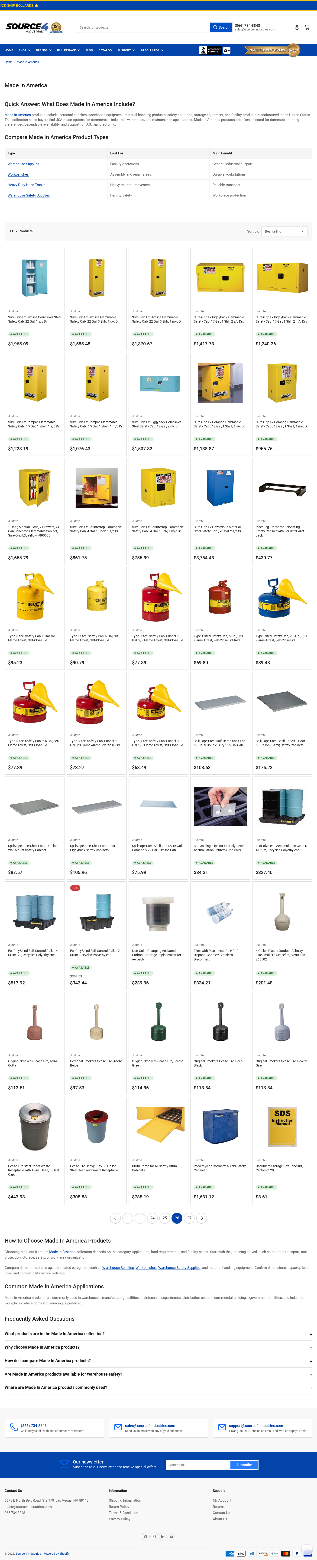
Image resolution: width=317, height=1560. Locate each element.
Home (9, 50)
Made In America (28, 62)
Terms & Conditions (124, 1513)
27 (189, 1218)
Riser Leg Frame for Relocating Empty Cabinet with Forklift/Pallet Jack (280, 531)
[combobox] (154, 27)
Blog (89, 50)
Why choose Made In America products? (42, 1347)
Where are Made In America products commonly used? (56, 1387)
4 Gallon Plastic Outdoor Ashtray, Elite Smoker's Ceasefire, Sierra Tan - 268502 (281, 955)
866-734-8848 (15, 1513)
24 (152, 1218)
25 (165, 1218)
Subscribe (244, 1465)
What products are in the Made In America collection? (55, 1333)
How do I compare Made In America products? (48, 1360)
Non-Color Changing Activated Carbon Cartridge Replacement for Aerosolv (156, 955)
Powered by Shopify (56, 1553)
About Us (220, 1519)
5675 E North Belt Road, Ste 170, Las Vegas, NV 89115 (46, 1500)
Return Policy (119, 1507)
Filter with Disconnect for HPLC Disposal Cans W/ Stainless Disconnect (216, 955)
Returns (219, 1507)
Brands (42, 50)
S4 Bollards (149, 50)
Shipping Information (125, 1500)
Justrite (13, 311)
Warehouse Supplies (23, 164)
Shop (22, 50)
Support (124, 50)
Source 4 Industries (28, 1553)
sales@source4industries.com (28, 1507)
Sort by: (253, 231)
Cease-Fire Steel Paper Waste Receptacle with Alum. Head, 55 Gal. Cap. (34, 1170)
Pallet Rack (66, 50)
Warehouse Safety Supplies (29, 195)
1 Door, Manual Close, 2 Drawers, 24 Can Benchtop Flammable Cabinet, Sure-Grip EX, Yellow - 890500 (33, 531)
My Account (222, 1500)
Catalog (105, 50)
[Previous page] (115, 1218)
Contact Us (221, 1513)
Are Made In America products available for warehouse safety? (63, 1374)
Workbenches (18, 174)
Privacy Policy (119, 1519)
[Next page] (202, 1218)
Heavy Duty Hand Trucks (26, 185)
